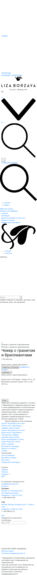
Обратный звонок (6, 209)
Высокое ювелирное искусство (13, 218)
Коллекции (5, 216)
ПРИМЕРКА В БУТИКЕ (9, 163)
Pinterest (4, 472)
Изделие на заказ (8, 220)
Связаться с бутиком (10, 367)
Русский (7, 203)
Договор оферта (7, 551)
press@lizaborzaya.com (10, 484)
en (2, 122)
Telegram (4, 470)
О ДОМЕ (4, 36)
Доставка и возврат (9, 458)
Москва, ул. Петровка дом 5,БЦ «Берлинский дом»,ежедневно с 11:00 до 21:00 (12, 493)
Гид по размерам (7, 455)
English (6, 205)
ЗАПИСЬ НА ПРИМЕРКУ (9, 211)
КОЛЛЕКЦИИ (6, 73)
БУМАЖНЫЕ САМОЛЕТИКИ (11, 75)
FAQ (2, 515)
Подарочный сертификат (10, 222)
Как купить (5, 460)
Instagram (5, 474)
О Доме (8, 251)
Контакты (8, 253)
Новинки (4, 213)
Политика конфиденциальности (13, 553)
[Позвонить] (3, 160)
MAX (3, 476)
